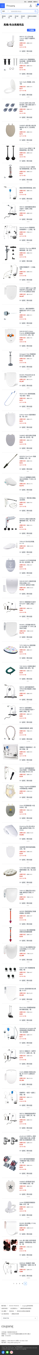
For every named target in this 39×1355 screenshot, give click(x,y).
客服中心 (35, 2)
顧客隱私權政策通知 (25, 1308)
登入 (25, 2)
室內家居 (16, 17)
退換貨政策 (5, 1308)
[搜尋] (36, 11)
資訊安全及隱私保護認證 (23, 1310)
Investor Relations (14, 1305)
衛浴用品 (23, 17)
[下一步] (29, 1283)
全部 (3, 11)
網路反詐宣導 (15, 1313)
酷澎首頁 (4, 17)
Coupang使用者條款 (27, 1305)
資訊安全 (11, 1310)
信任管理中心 (14, 1308)
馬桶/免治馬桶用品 (32, 17)
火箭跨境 (10, 17)
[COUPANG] (7, 1327)
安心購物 (4, 1310)
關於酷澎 (3, 1305)
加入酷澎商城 (5, 1313)
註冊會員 (30, 2)
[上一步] (10, 1283)
